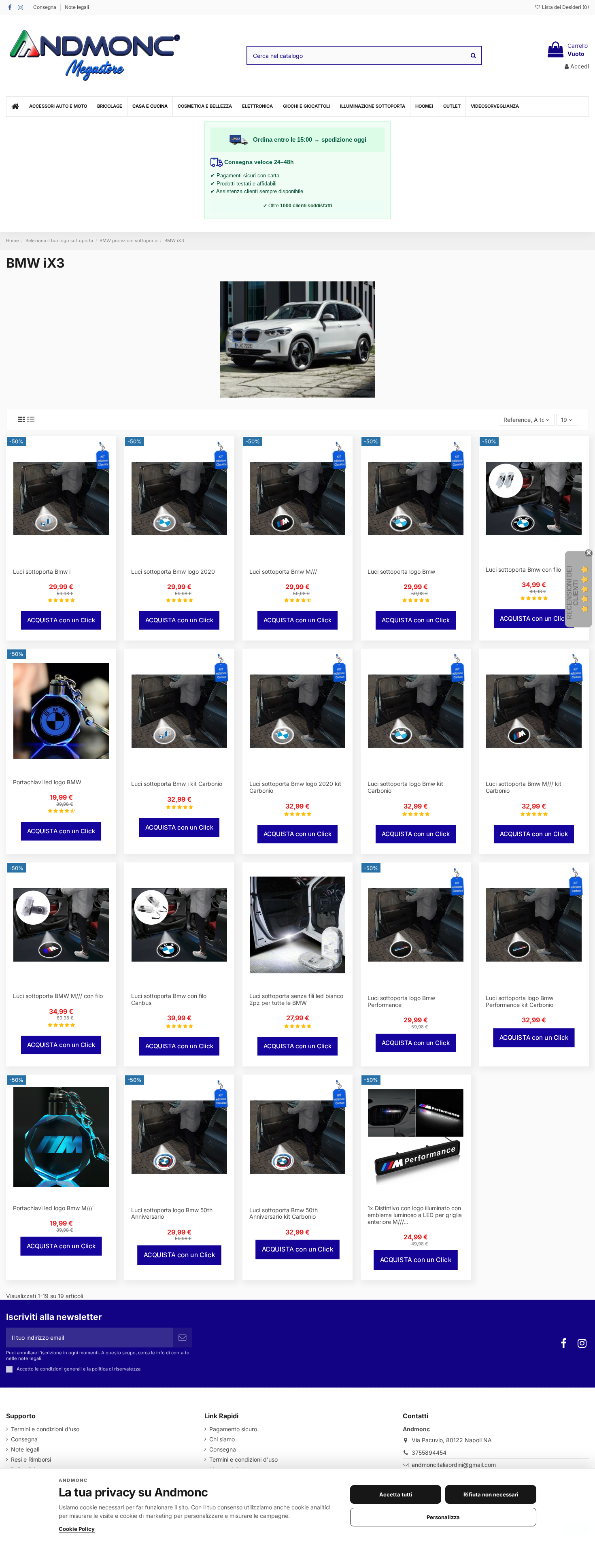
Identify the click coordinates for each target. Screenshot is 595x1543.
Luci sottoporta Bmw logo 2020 (173, 571)
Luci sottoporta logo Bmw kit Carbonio (405, 787)
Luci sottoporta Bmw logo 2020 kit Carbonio (295, 787)
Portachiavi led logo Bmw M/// (53, 1208)
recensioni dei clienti (572, 592)
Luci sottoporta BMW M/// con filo (58, 995)
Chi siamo (222, 1439)
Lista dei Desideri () (565, 7)
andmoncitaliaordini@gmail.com (454, 1464)
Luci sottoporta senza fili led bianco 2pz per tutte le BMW (296, 999)
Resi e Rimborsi (31, 1459)
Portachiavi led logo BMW (47, 782)
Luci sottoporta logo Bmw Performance (401, 1001)
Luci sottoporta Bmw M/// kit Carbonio (523, 787)
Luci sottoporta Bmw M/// (283, 571)
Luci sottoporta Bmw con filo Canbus (168, 999)
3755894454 (429, 1452)
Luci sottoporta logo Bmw (401, 571)
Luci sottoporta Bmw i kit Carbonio (176, 783)
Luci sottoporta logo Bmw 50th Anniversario (171, 1213)
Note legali (77, 7)
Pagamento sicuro (233, 1429)
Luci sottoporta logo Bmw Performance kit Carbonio (519, 1001)
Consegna (45, 7)
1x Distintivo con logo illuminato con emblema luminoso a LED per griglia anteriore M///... (415, 1215)
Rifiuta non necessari (490, 1494)
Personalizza (443, 1517)
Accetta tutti (395, 1494)
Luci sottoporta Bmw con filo (523, 569)
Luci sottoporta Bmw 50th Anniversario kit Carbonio (283, 1213)
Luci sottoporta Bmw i (41, 571)
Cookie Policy (77, 1529)
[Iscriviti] (182, 1337)
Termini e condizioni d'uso (45, 1429)
